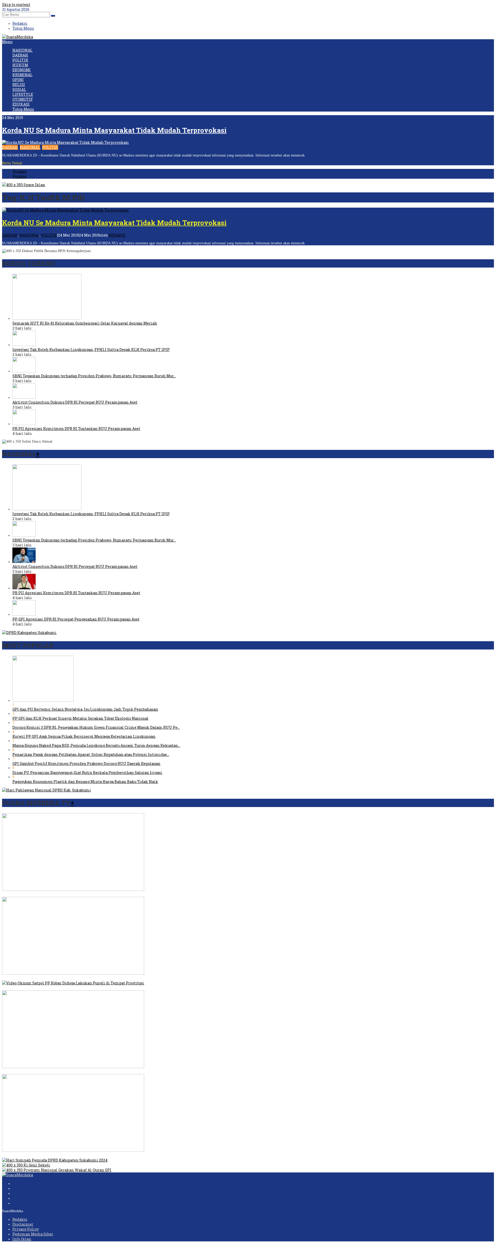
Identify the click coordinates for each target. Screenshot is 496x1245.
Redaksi (19, 1219)
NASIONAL (30, 147)
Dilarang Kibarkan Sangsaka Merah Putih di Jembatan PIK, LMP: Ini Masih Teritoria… (81, 1071)
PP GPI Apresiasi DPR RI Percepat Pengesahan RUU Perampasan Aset (76, 619)
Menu (7, 41)
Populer (19, 176)
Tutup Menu (23, 28)
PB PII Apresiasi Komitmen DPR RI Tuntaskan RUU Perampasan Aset (76, 428)
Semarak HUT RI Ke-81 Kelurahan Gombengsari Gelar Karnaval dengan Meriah (84, 323)
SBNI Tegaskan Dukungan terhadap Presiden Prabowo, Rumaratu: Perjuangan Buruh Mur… (94, 375)
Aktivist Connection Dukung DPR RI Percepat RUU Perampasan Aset (74, 402)
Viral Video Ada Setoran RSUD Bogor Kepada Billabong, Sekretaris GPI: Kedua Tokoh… (80, 894)
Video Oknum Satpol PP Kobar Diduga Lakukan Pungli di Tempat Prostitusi (71, 987)
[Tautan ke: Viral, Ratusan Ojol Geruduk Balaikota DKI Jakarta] (73, 973)
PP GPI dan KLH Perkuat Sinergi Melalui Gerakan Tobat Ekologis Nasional (80, 718)
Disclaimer (22, 1224)
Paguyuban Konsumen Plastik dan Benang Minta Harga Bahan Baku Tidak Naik (85, 781)
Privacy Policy (25, 1229)
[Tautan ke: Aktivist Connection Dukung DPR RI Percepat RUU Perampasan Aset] (24, 397)
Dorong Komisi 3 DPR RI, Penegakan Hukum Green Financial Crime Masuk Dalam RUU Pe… (96, 727)
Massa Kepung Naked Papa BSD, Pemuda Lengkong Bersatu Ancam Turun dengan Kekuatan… (96, 745)
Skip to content (16, 4)
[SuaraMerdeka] (17, 36)
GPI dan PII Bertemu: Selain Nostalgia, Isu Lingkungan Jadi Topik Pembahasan (85, 709)
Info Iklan (21, 1238)
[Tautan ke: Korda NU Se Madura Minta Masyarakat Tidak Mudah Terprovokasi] (65, 142)
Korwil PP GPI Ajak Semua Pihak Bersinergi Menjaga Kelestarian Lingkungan (84, 736)
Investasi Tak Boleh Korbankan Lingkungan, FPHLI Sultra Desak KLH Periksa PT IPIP (91, 349)
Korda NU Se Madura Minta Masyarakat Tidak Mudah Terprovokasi (114, 130)
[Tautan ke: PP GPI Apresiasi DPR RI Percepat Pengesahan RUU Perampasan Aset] (24, 614)
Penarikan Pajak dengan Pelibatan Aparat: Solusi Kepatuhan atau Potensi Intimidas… (90, 754)
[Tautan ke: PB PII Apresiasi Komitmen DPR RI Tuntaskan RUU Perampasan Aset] (24, 423)
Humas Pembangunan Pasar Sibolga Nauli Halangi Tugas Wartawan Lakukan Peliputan (82, 1155)
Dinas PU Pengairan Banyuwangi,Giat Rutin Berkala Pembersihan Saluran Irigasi (87, 772)
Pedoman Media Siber (32, 1234)
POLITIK (50, 147)
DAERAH (10, 147)
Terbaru (19, 171)
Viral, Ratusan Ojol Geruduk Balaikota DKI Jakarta (48, 978)
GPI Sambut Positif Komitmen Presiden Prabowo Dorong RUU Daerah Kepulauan (86, 763)
